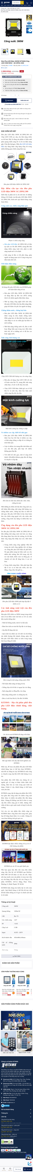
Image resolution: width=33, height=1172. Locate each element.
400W (15, 5)
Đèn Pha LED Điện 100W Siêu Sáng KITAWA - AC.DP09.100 (22, 991)
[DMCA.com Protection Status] (7, 1141)
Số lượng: (4, 95)
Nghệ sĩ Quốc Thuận (24, 1052)
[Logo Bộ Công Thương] (5, 1105)
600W (22, 5)
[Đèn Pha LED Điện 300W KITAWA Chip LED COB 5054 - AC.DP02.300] (16, 30)
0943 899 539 (7, 1127)
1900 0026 (6, 1136)
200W (8, 5)
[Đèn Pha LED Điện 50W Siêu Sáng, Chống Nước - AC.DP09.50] (8, 981)
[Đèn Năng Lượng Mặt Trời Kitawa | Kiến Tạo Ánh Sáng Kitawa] (7, 3)
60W (2, 5)
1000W (29, 5)
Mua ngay (29, 1169)
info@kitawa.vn (11, 1102)
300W (11, 5)
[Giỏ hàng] (27, 2)
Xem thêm (17, 956)
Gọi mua (4, 1170)
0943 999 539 (17, 104)
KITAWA (10, 65)
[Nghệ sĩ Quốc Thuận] (24, 1041)
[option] (16, 30)
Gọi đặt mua (9, 104)
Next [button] (30, 30)
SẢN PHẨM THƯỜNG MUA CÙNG (12, 971)
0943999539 (12, 1097)
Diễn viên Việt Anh (8, 1052)
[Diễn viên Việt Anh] (8, 1041)
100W (5, 5)
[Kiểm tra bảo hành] (31, 2)
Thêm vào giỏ (18, 1169)
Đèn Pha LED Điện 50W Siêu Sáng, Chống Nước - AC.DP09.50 (8, 991)
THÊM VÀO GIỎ (24, 100)
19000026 (12, 1100)
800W (25, 5)
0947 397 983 (7, 1131)
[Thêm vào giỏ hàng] (13, 993)
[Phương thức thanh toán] (11, 1150)
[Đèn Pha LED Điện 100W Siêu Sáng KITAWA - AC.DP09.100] (22, 981)
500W (18, 5)
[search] (22, 2)
